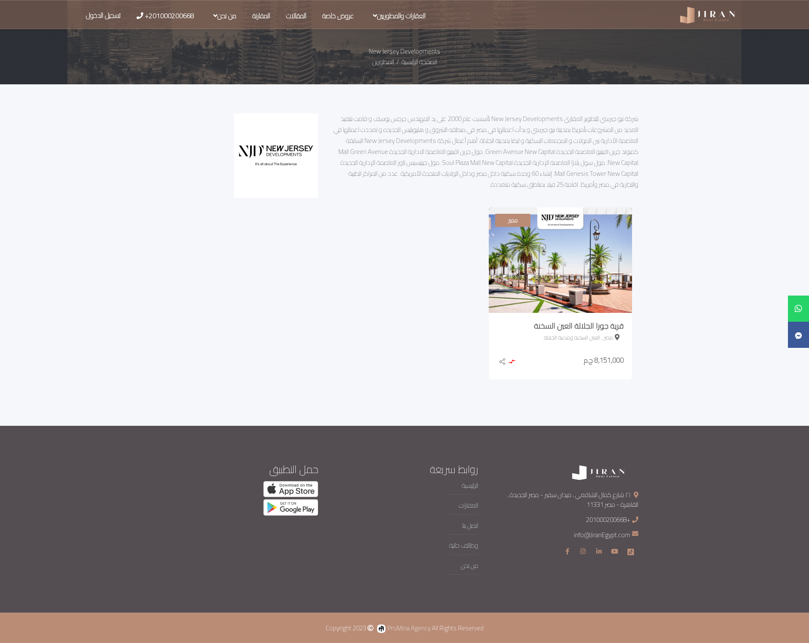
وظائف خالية (463, 546)
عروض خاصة (338, 15)
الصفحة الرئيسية (418, 62)
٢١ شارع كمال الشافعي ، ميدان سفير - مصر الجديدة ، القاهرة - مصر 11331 (572, 500)
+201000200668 (608, 520)
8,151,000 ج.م (604, 360)
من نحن (226, 15)
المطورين (383, 62)
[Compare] (511, 362)
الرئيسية (470, 486)
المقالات (296, 15)
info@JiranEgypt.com (602, 535)
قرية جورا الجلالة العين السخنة (579, 326)
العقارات (468, 506)
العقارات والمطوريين (401, 15)
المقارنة (261, 15)
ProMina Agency (409, 628)
